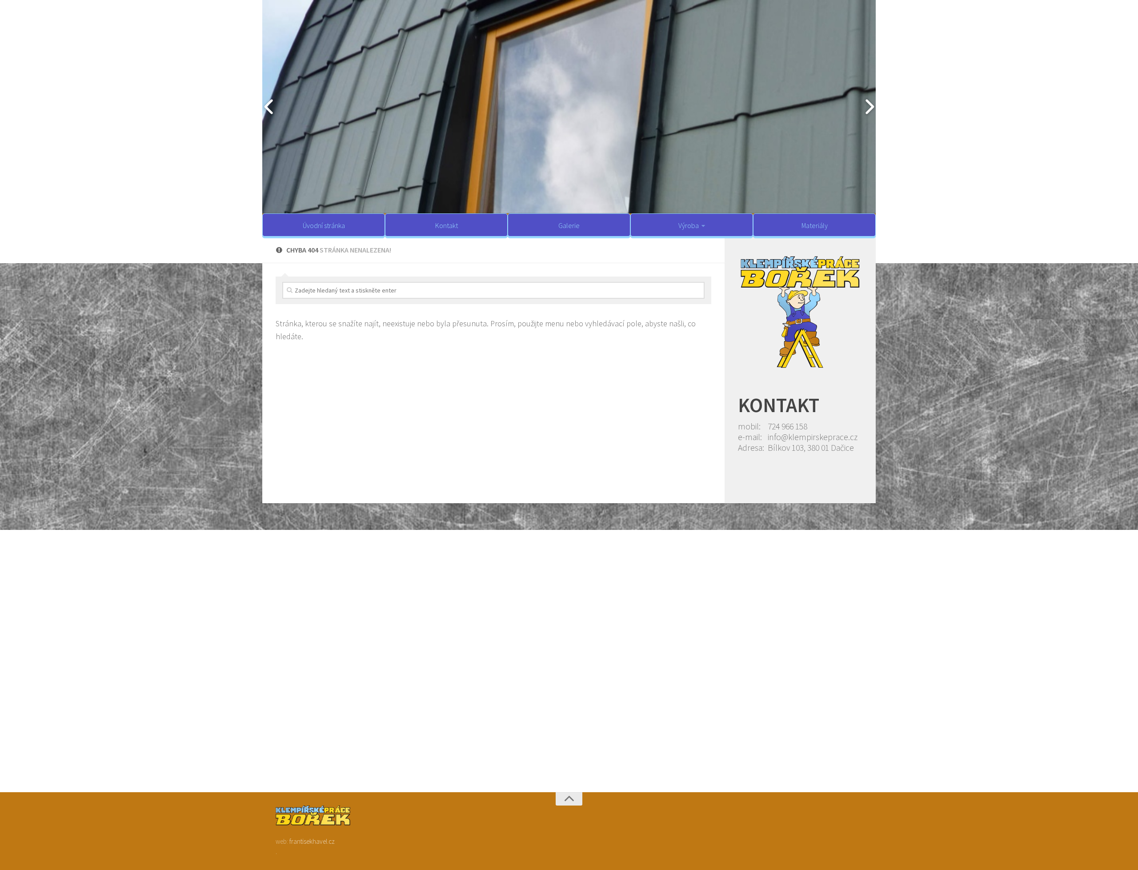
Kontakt (446, 225)
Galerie (569, 225)
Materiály (814, 225)
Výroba (688, 225)
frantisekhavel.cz (312, 841)
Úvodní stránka (324, 225)
